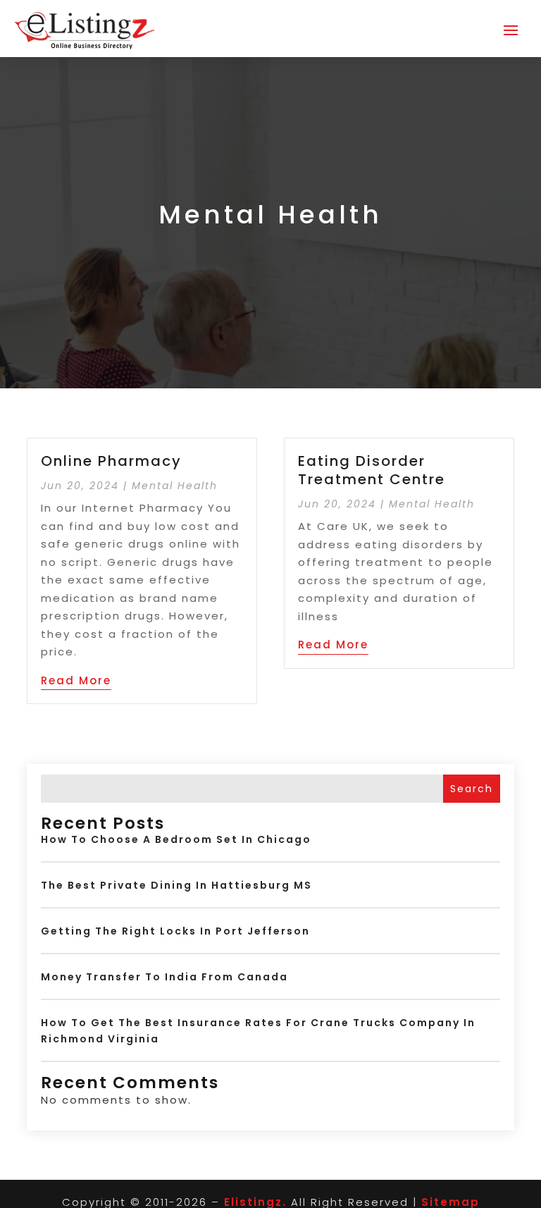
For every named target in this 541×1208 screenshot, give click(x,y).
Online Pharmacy (111, 461)
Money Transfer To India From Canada (164, 977)
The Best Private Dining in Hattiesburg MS (176, 885)
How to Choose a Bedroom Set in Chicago (176, 839)
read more (76, 680)
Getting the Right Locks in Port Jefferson (175, 931)
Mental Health (175, 486)
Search (471, 789)
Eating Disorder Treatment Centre (371, 470)
